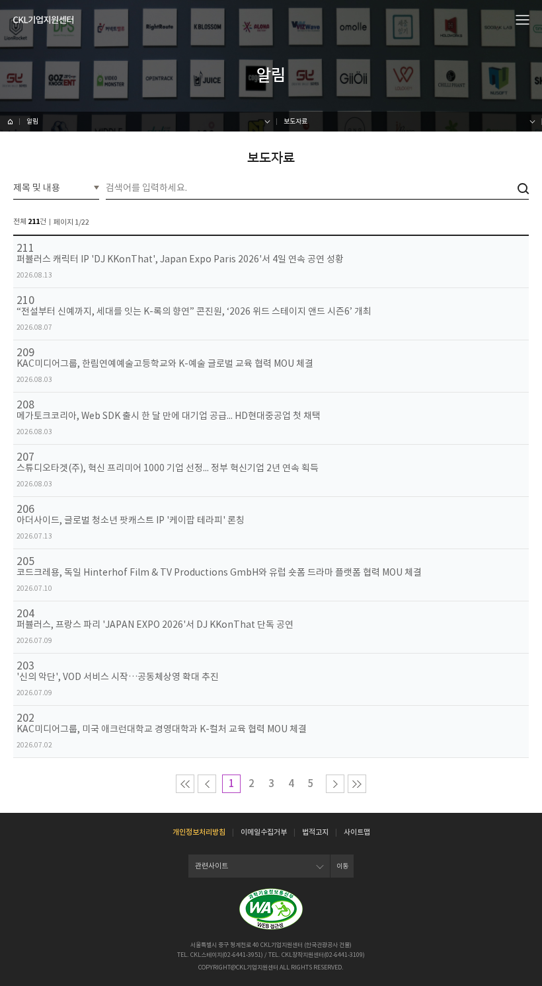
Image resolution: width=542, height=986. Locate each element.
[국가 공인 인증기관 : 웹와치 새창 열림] (271, 909)
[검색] (523, 188)
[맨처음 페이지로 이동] (185, 784)
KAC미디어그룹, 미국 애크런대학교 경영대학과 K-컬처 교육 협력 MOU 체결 (162, 729)
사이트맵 (357, 832)
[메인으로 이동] (43, 20)
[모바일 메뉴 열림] (522, 19)
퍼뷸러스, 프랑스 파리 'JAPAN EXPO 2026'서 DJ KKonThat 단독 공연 (155, 624)
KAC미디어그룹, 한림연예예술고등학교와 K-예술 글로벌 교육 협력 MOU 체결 (165, 363)
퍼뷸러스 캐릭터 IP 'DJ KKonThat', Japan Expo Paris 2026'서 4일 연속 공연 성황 (180, 259)
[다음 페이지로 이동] (335, 784)
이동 (342, 866)
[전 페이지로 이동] (207, 784)
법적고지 (315, 832)
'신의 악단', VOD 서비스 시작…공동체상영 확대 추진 (118, 677)
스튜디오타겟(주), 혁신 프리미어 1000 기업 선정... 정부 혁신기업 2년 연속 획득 (168, 468)
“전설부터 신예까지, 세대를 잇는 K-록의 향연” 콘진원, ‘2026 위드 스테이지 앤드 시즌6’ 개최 (194, 311)
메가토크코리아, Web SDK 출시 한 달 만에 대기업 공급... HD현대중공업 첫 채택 (169, 416)
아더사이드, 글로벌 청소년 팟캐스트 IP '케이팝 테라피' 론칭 (131, 520)
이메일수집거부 (264, 832)
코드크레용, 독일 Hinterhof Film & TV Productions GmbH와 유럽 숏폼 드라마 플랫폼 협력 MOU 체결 (219, 572)
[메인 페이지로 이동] (10, 122)
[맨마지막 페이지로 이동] (357, 784)
